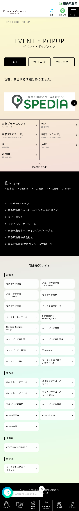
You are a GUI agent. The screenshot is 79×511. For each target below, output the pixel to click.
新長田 (7, 155)
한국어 (67, 188)
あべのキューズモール (16, 382)
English (24, 188)
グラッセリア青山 (14, 361)
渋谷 (45, 125)
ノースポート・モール (16, 317)
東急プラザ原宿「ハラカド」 (13, 295)
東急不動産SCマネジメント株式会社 (28, 244)
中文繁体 (38, 188)
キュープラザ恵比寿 (15, 339)
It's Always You (17, 203)
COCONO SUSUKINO (17, 447)
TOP (6, 21)
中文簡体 (54, 188)
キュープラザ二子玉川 (16, 350)
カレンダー (63, 62)
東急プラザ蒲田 (49, 295)
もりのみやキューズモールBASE (51, 393)
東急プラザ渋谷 (13, 283)
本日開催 (39, 62)
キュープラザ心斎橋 (51, 404)
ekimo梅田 (11, 426)
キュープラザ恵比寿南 (52, 339)
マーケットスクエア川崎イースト (52, 361)
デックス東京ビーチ (52, 306)
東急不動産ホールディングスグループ (29, 230)
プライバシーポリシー (20, 224)
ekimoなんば (48, 415)
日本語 (10, 188)
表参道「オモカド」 (13, 135)
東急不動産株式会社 (19, 237)
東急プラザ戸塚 (13, 306)
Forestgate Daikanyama (49, 317)
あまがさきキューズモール (51, 382)
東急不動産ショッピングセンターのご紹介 (31, 210)
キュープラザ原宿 (50, 328)
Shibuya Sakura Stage (14, 328)
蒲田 (5, 145)
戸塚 (45, 145)
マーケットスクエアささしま (16, 468)
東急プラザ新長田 (14, 404)
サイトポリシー (16, 217)
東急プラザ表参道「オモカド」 (50, 284)
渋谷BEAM (47, 350)
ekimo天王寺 (12, 415)
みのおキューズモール (16, 393)
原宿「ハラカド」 (51, 135)
